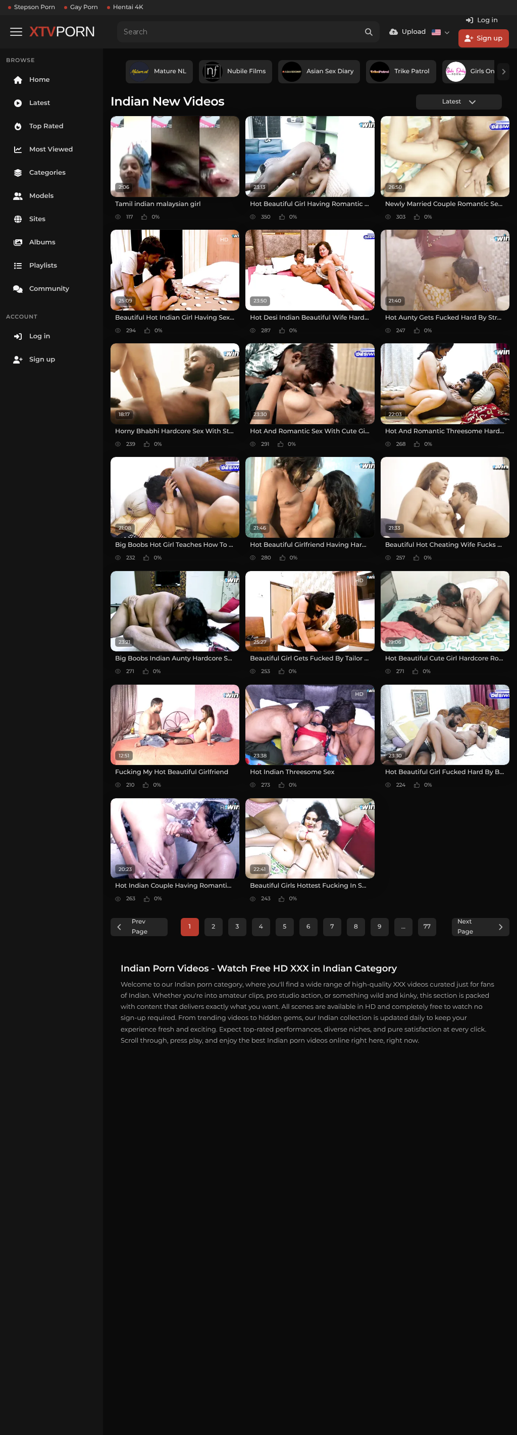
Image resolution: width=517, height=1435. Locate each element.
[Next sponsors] (503, 71)
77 (427, 927)
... (403, 927)
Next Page (465, 927)
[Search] (369, 31)
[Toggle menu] (16, 32)
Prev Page (139, 927)
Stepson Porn (34, 7)
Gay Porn (84, 7)
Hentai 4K (128, 7)
